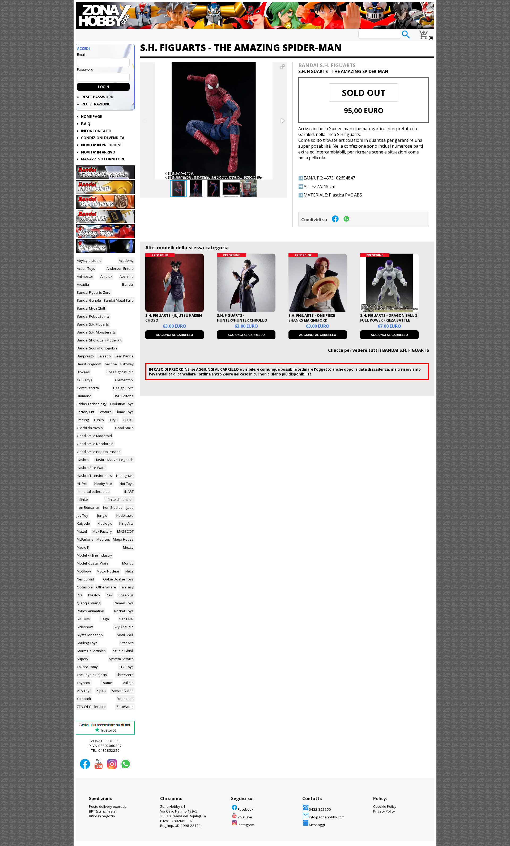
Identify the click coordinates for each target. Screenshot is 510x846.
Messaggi (317, 824)
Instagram (246, 824)
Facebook (245, 809)
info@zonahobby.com (327, 817)
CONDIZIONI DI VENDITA (102, 137)
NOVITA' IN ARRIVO (98, 152)
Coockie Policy (384, 806)
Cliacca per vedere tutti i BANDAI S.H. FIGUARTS (378, 350)
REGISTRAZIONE (96, 104)
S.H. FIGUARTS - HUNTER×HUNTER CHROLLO (242, 318)
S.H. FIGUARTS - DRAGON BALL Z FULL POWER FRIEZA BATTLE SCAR (389, 320)
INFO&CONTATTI (96, 131)
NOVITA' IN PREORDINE (101, 145)
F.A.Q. (86, 123)
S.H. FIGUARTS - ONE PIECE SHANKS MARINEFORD (311, 318)
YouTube (245, 817)
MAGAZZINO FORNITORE (103, 159)
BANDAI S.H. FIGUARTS (327, 65)
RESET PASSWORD (97, 97)
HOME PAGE (91, 116)
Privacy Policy (384, 811)
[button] (282, 66)
